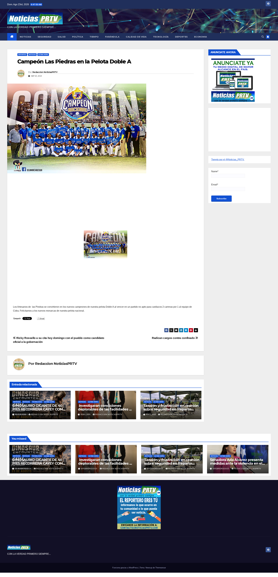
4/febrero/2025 (221, 469)
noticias (16, 402)
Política (77, 36)
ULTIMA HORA (43, 54)
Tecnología (161, 36)
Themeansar (160, 568)
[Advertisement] (100, 196)
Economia (200, 36)
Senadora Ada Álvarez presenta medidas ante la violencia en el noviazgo (236, 463)
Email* (214, 184)
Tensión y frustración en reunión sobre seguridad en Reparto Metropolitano (171, 409)
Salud (62, 36)
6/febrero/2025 (89, 469)
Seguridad (44, 36)
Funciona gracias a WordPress (125, 568)
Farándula (112, 36)
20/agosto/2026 (23, 469)
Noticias (25, 36)
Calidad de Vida (136, 36)
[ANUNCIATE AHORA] (233, 80)
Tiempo (94, 36)
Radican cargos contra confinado (173, 337)
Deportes (181, 36)
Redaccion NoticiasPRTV (44, 72)
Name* (214, 171)
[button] (262, 36)
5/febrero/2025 (155, 469)
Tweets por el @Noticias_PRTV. (227, 159)
